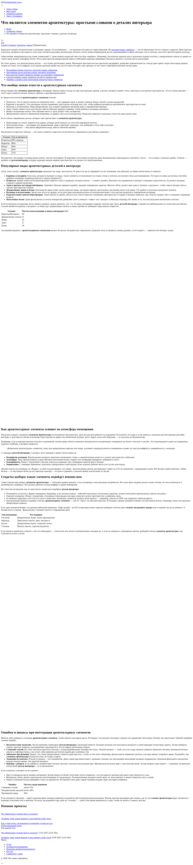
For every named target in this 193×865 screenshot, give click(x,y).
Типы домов (11, 9)
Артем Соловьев (8, 45)
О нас (8, 844)
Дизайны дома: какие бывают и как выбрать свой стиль (26, 819)
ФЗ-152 (9, 851)
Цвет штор (11, 11)
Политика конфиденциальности (20, 849)
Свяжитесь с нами (14, 854)
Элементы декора (14, 31)
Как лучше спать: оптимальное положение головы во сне (27, 823)
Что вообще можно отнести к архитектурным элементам (31, 70)
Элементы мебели (14, 14)
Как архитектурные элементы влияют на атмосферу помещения (35, 75)
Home (8, 29)
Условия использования (17, 847)
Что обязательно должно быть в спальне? (19, 814)
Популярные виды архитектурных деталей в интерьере (31, 72)
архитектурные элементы (122, 50)
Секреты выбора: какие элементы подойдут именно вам (31, 77)
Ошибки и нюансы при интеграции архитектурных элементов (34, 79)
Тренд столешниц (14, 16)
